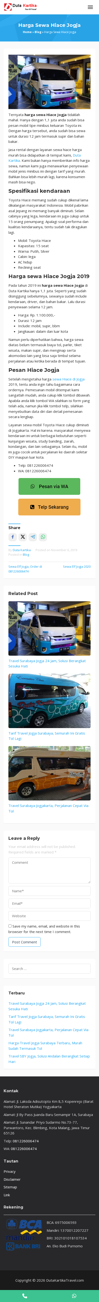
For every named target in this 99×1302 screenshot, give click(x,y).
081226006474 (26, 1141)
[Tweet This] (23, 537)
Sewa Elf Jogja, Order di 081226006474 (25, 568)
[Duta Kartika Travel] (20, 6)
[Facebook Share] (12, 537)
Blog (38, 32)
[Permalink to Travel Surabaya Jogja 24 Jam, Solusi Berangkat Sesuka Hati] (49, 628)
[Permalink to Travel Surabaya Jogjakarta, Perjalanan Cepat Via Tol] (49, 773)
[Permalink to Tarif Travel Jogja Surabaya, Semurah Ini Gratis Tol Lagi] (49, 701)
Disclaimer (12, 1179)
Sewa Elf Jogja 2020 (77, 566)
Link (7, 1194)
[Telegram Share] (33, 537)
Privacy (10, 1171)
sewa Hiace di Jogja (68, 379)
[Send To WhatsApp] (43, 537)
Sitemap (10, 1187)
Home (27, 32)
